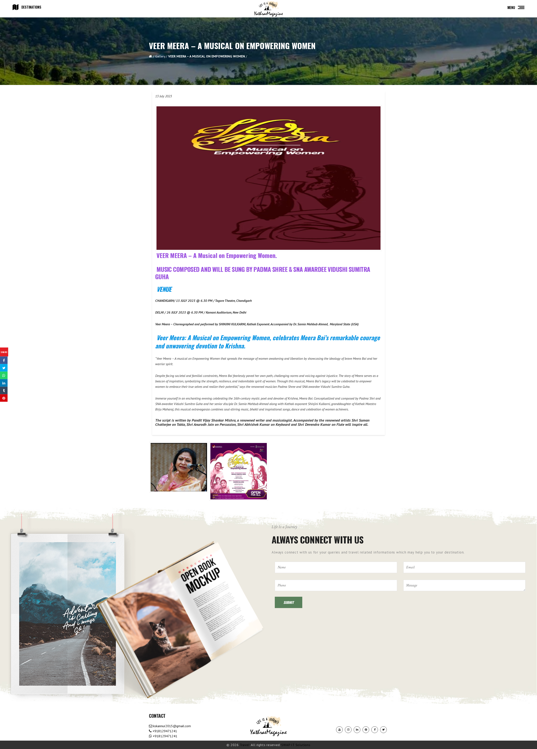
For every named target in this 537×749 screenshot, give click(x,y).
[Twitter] (383, 729)
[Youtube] (339, 729)
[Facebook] (374, 729)
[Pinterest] (365, 729)
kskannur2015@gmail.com (171, 726)
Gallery (160, 56)
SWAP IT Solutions (295, 745)
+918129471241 (164, 731)
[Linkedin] (357, 729)
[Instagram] (348, 729)
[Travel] (268, 9)
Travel (245, 745)
